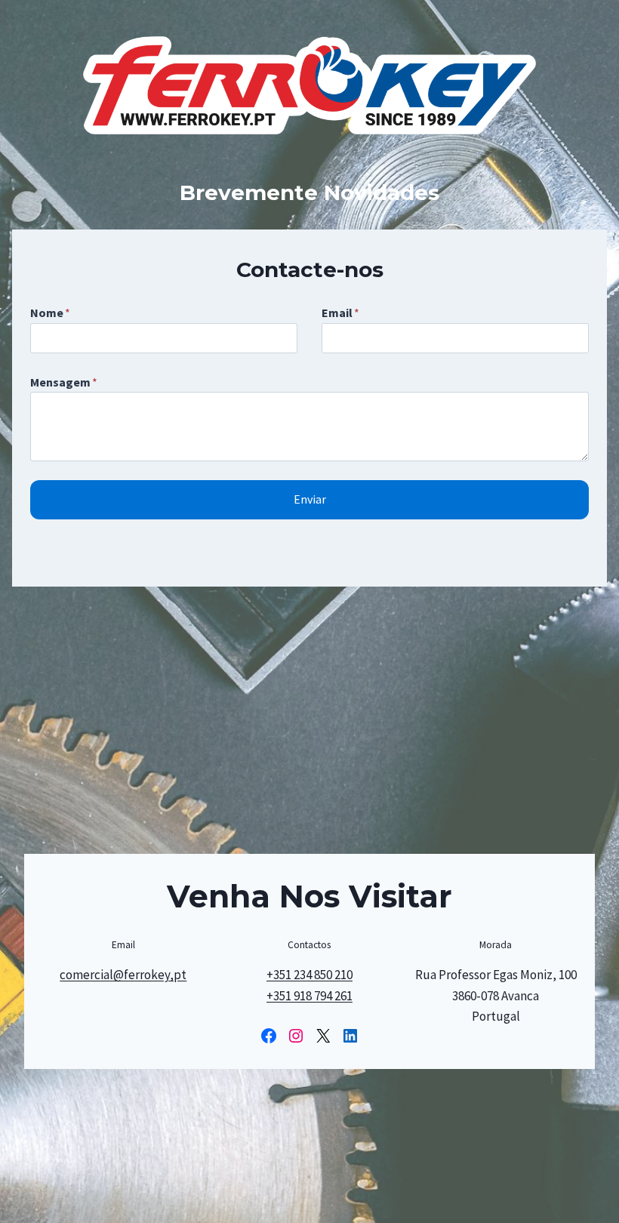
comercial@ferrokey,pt (123, 974)
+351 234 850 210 (309, 974)
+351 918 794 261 (309, 995)
